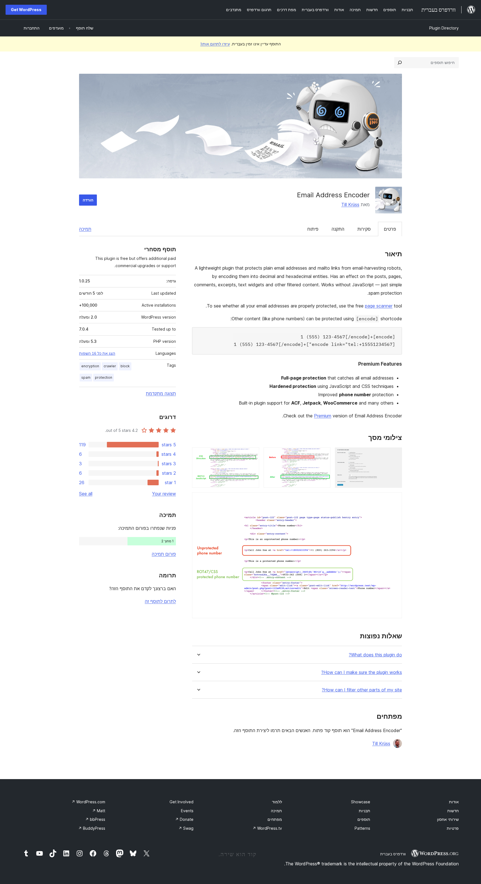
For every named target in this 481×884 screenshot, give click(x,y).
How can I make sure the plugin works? (361, 672)
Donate (184, 819)
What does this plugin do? (375, 655)
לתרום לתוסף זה (160, 601)
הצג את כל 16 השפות (97, 353)
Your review (164, 493)
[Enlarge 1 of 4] (394, 455)
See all (85, 493)
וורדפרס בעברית (393, 854)
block (125, 366)
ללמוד (277, 801)
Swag (185, 828)
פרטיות (453, 828)
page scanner (378, 306)
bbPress (95, 819)
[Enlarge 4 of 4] (394, 500)
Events (187, 810)
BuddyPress (91, 828)
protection (103, 377)
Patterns (362, 828)
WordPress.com (88, 801)
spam (85, 377)
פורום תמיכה (164, 554)
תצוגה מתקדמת (161, 393)
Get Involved (181, 801)
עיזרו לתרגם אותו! (215, 43)
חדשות (453, 810)
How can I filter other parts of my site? (362, 690)
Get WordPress (26, 9)
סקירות (364, 229)
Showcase (360, 801)
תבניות (364, 810)
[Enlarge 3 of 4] (251, 455)
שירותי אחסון (448, 819)
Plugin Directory (444, 28)
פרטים (390, 229)
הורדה (88, 200)
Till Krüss (350, 204)
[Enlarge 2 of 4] (323, 455)
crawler (110, 366)
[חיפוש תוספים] (399, 62)
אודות (454, 801)
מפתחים (275, 819)
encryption (90, 366)
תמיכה (85, 229)
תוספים (363, 819)
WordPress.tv (267, 828)
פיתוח (312, 229)
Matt (98, 810)
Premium (322, 415)
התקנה (338, 229)
